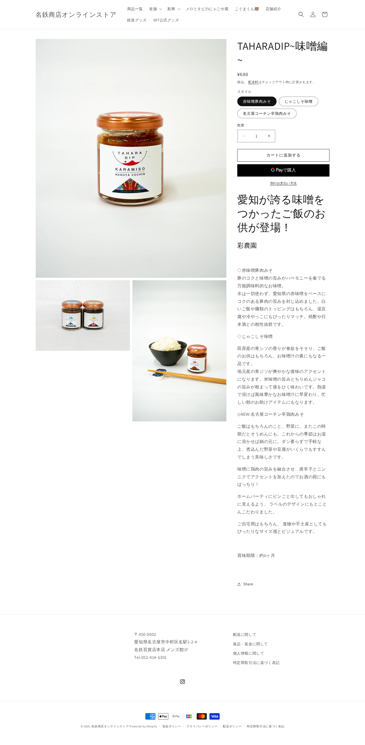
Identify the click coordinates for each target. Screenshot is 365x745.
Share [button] (248, 584)
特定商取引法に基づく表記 (256, 662)
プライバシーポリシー (202, 726)
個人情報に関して (248, 653)
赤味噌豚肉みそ (257, 101)
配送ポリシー (232, 726)
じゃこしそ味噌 (299, 101)
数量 (240, 125)
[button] (155, 8)
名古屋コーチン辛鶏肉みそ (267, 113)
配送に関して (245, 634)
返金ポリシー (171, 726)
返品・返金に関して (250, 643)
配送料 (253, 82)
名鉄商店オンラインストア (110, 726)
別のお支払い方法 (283, 183)
